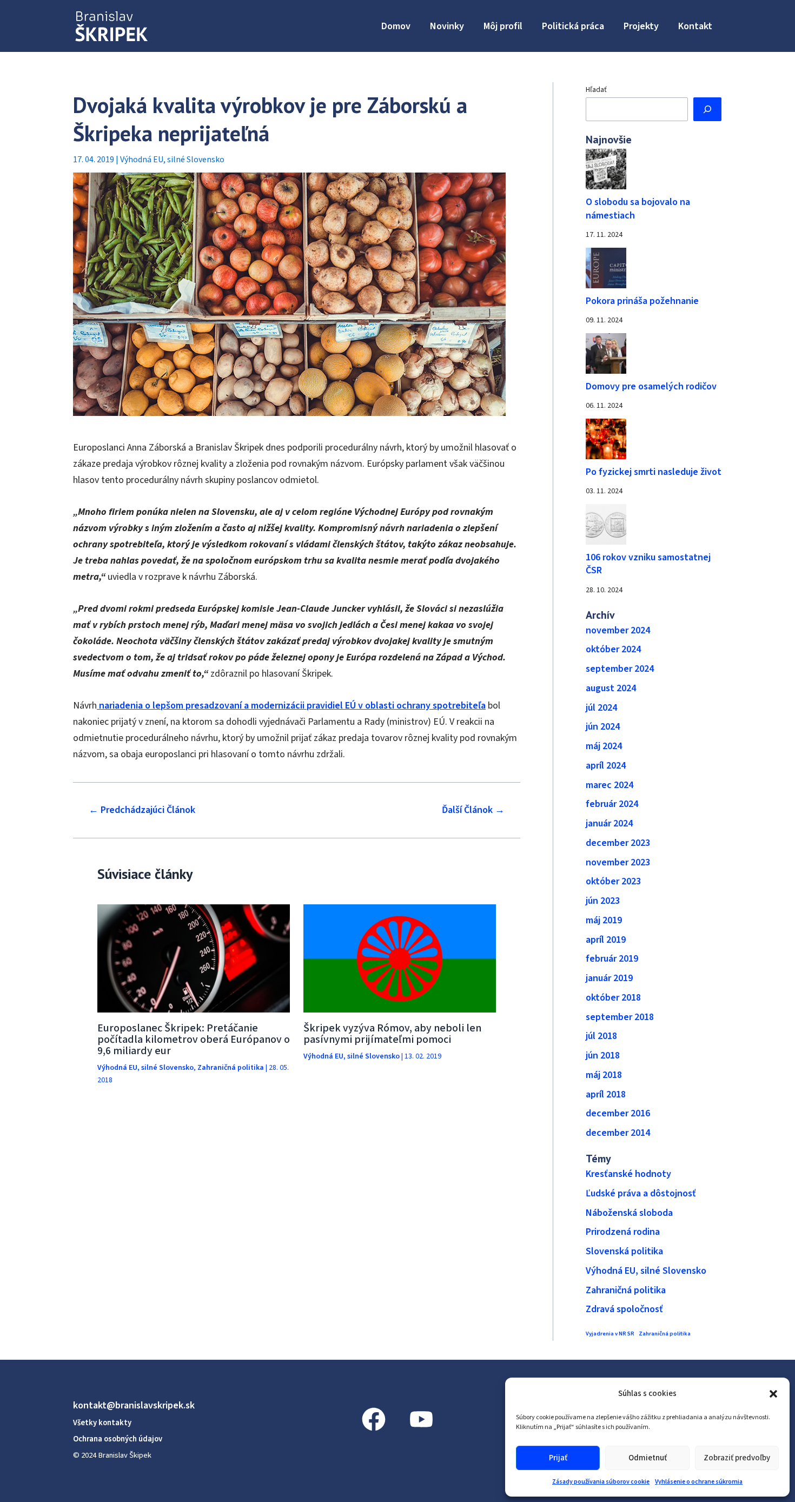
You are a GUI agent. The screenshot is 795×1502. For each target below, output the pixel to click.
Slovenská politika (624, 1251)
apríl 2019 (606, 940)
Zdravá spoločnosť (624, 1309)
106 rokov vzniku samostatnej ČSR (648, 564)
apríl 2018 (606, 1094)
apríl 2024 (606, 765)
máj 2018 (604, 1075)
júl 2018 (601, 1036)
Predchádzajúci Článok (142, 810)
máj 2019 (604, 920)
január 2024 (609, 823)
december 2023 (618, 843)
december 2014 (618, 1133)
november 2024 (618, 630)
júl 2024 (601, 707)
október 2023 (613, 881)
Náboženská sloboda (629, 1213)
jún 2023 (603, 901)
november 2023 (618, 862)
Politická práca (573, 26)
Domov (395, 26)
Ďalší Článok (473, 810)
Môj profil (502, 26)
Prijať (558, 1458)
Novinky (447, 26)
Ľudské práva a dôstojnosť (641, 1193)
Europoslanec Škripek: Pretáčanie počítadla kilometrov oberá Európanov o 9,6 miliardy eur (193, 1039)
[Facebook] (374, 1419)
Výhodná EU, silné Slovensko (172, 160)
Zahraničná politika (230, 1067)
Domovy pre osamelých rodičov (651, 386)
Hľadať (596, 89)
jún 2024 (603, 726)
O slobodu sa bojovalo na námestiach (638, 208)
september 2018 (620, 1017)
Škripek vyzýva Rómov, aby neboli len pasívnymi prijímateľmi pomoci (392, 1034)
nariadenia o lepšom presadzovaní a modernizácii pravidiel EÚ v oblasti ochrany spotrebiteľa (291, 705)
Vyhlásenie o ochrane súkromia (699, 1481)
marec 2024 (609, 785)
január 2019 (609, 978)
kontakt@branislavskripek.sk (134, 1405)
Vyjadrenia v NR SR (610, 1333)
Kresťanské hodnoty (628, 1174)
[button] (773, 1393)
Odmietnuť (647, 1458)
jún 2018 (603, 1055)
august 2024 (611, 688)
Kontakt (695, 26)
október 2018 (613, 997)
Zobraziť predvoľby (737, 1458)
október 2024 (613, 649)
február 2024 (612, 804)
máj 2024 (604, 746)
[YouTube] (421, 1419)
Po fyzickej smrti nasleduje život (653, 472)
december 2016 (618, 1113)
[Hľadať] (707, 109)
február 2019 (612, 958)
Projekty (641, 26)
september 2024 (620, 669)
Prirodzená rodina (623, 1232)
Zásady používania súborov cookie (601, 1481)
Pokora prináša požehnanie (642, 301)
